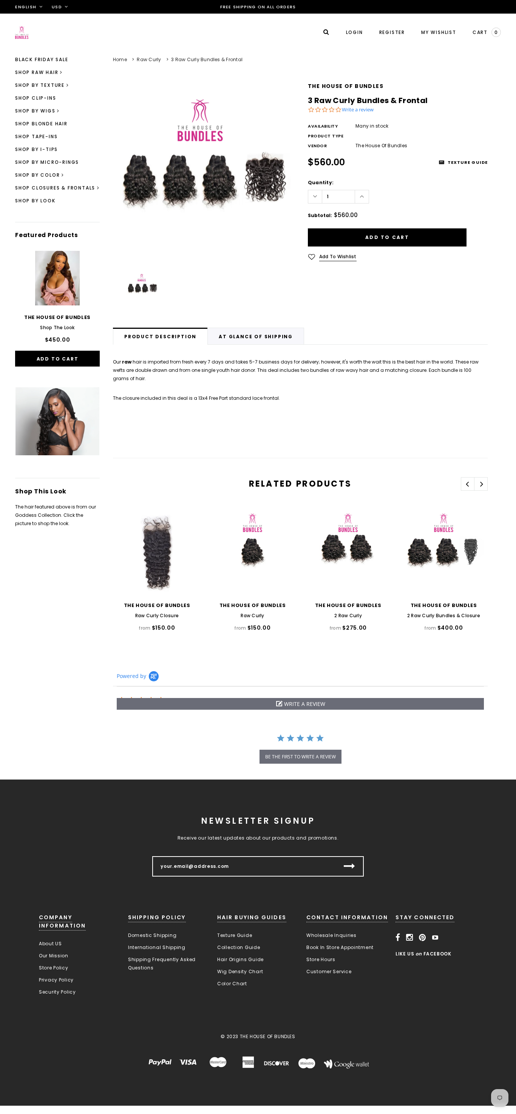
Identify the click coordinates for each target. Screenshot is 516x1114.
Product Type (326, 136)
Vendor (317, 146)
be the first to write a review (300, 756)
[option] (203, 173)
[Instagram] (409, 938)
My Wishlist (438, 32)
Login (354, 32)
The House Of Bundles (345, 86)
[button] (300, 704)
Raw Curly (149, 59)
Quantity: (321, 182)
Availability (323, 126)
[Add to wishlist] (127, 522)
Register (392, 32)
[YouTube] (435, 938)
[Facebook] (397, 938)
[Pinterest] (422, 938)
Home (120, 59)
